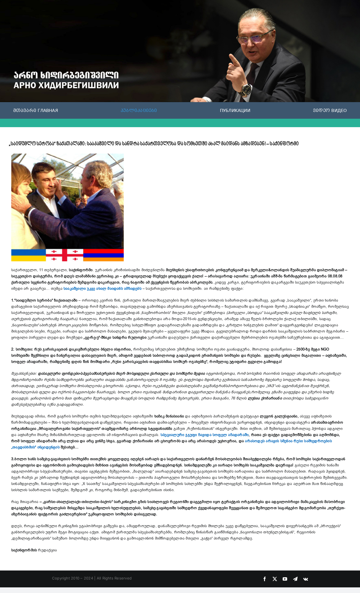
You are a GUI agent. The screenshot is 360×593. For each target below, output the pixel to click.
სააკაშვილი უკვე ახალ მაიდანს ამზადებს (102, 288)
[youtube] (285, 579)
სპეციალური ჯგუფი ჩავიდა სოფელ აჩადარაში (205, 434)
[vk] (305, 579)
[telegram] (295, 579)
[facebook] (264, 579)
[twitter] (275, 579)
